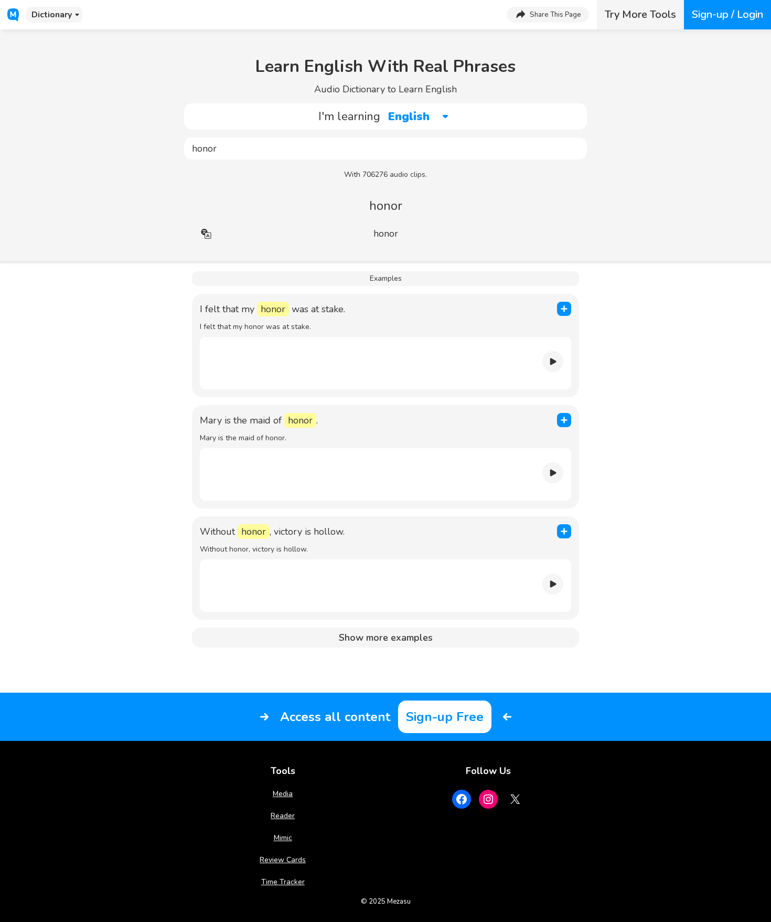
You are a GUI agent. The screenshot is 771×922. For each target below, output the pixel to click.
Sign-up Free (445, 716)
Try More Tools (640, 14)
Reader (283, 816)
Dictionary (51, 14)
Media (283, 794)
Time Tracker (283, 882)
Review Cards (283, 860)
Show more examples (386, 637)
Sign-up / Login (727, 14)
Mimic (283, 838)
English (409, 116)
